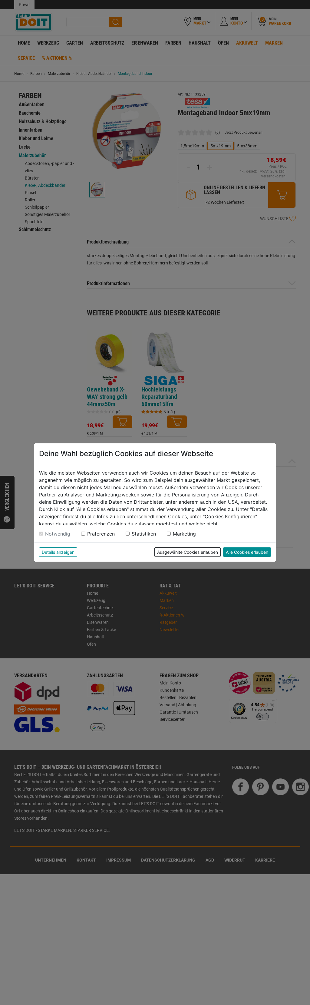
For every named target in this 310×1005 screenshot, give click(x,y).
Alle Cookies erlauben (247, 552)
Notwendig (57, 534)
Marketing (184, 534)
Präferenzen (101, 534)
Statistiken (144, 534)
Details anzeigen (58, 552)
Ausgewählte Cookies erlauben (187, 552)
